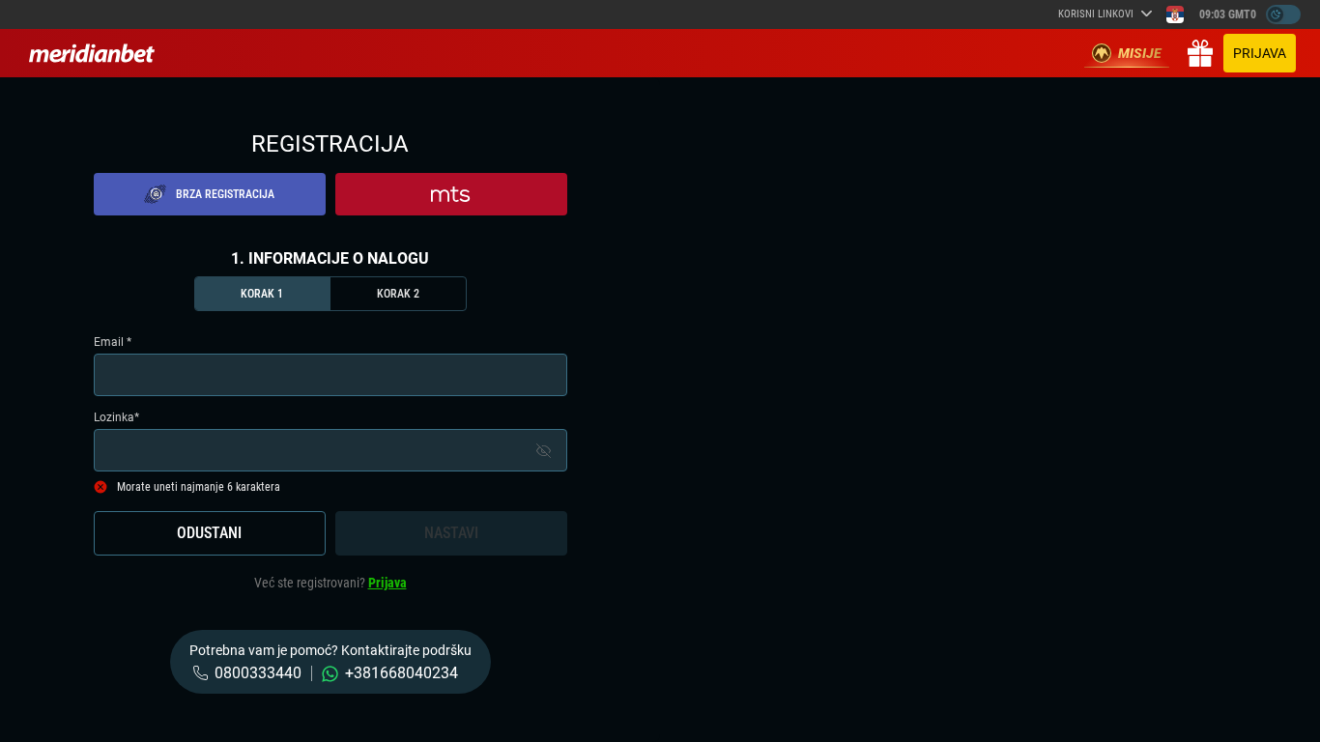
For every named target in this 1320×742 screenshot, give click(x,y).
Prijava (1259, 53)
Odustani (209, 533)
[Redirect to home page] (92, 53)
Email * (112, 342)
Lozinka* (116, 417)
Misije (1140, 53)
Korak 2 (398, 293)
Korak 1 (262, 293)
